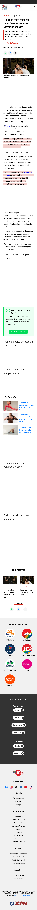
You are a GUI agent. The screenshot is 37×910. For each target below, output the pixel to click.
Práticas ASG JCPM (18, 820)
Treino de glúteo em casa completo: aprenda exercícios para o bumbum (26, 406)
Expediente (18, 835)
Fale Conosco (19, 838)
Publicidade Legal (18, 860)
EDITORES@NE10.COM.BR (23, 895)
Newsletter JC (18, 857)
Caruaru (18, 718)
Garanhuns (18, 725)
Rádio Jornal (18, 878)
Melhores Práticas (18, 826)
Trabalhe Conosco (18, 842)
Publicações (18, 832)
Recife (18, 710)
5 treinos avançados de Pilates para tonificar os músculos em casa (26, 429)
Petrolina (19, 732)
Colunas (18, 801)
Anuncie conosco (18, 863)
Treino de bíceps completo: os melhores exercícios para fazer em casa (26, 418)
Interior (18, 753)
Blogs (18, 805)
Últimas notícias (18, 798)
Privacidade (18, 823)
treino (7, 126)
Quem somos (18, 817)
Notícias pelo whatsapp (18, 854)
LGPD (18, 829)
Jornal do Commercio (18, 875)
